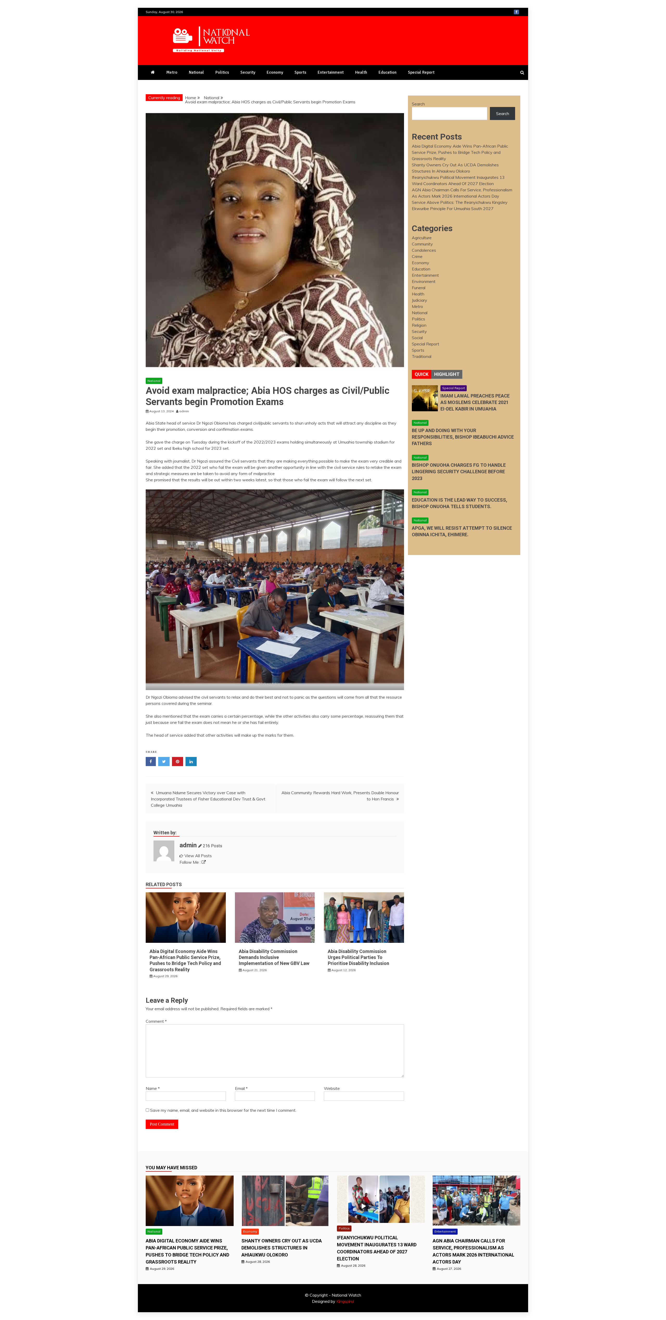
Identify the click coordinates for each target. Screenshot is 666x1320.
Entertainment (331, 72)
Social (417, 337)
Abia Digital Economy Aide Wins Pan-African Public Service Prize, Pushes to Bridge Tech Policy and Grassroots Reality (460, 152)
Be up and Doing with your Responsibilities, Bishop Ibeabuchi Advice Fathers (463, 437)
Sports (300, 72)
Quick (421, 374)
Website (332, 1088)
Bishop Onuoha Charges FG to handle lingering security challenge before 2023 (459, 471)
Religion (419, 325)
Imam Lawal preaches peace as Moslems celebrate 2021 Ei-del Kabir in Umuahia (475, 402)
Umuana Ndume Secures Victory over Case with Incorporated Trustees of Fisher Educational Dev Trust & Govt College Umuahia (208, 799)
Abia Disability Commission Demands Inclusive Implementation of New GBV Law (274, 957)
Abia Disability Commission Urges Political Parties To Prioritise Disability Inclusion (358, 957)
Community (422, 244)
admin (188, 845)
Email (241, 1088)
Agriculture (422, 237)
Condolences (424, 250)
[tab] (421, 374)
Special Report (421, 72)
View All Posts (198, 855)
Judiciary (419, 300)
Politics (222, 72)
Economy (275, 72)
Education (387, 72)
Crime (417, 256)
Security (247, 72)
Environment (424, 281)
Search (418, 103)
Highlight (446, 374)
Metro (171, 72)
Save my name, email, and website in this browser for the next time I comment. (223, 1110)
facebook (516, 12)
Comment (156, 1021)
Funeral (418, 287)
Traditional (421, 356)
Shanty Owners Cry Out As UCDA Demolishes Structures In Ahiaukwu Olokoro (281, 1248)
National (196, 72)
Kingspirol (345, 1301)
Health (361, 72)
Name (153, 1088)
